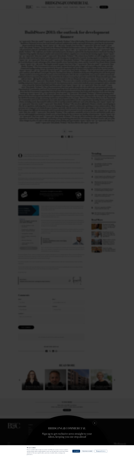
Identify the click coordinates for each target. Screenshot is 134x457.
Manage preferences (101, 451)
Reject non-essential (87, 451)
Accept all (76, 451)
